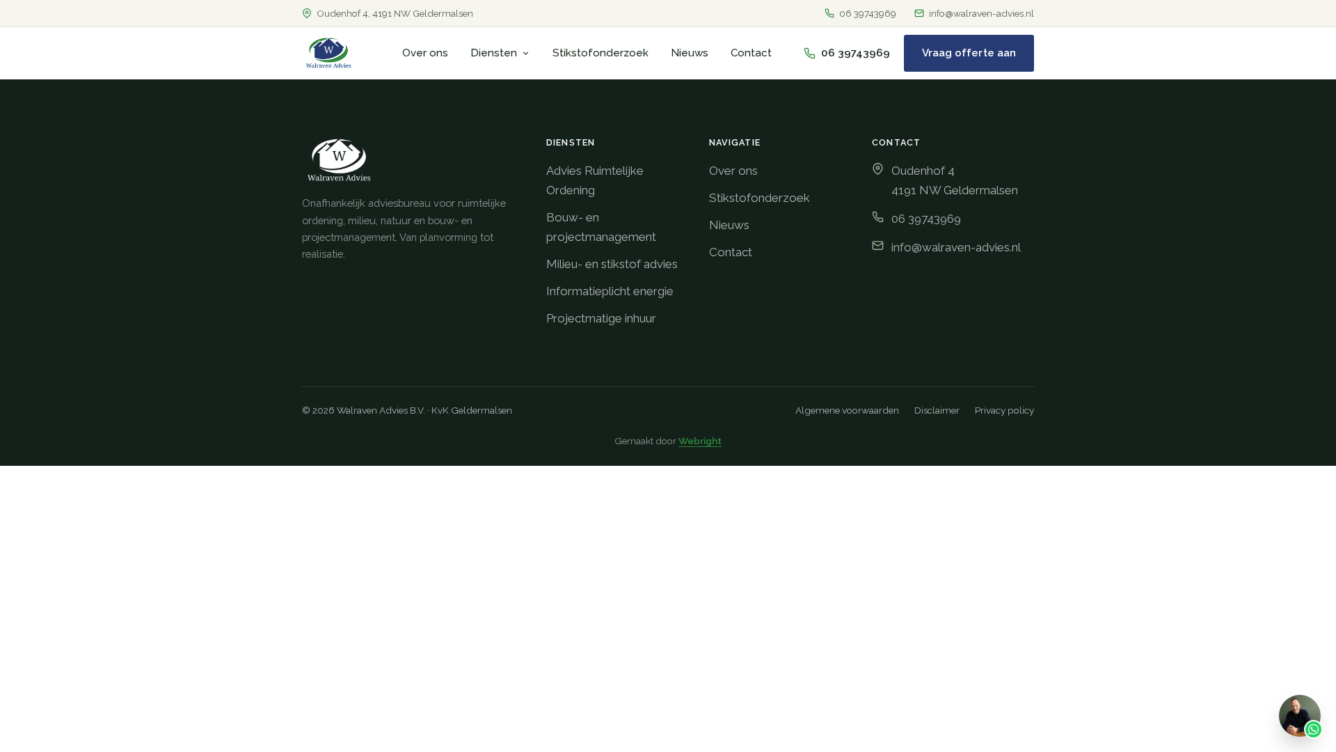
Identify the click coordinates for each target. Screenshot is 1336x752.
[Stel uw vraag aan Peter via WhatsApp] (1300, 716)
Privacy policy (1004, 410)
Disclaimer (937, 410)
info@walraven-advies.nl (981, 13)
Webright (700, 440)
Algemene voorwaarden (847, 410)
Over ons (425, 53)
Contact (751, 53)
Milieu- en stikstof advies (612, 264)
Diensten (493, 53)
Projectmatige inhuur (601, 318)
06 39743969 (867, 13)
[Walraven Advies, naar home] (328, 53)
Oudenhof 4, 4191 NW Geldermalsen (395, 13)
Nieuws (689, 53)
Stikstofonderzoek (600, 53)
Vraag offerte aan (969, 53)
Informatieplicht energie (610, 291)
